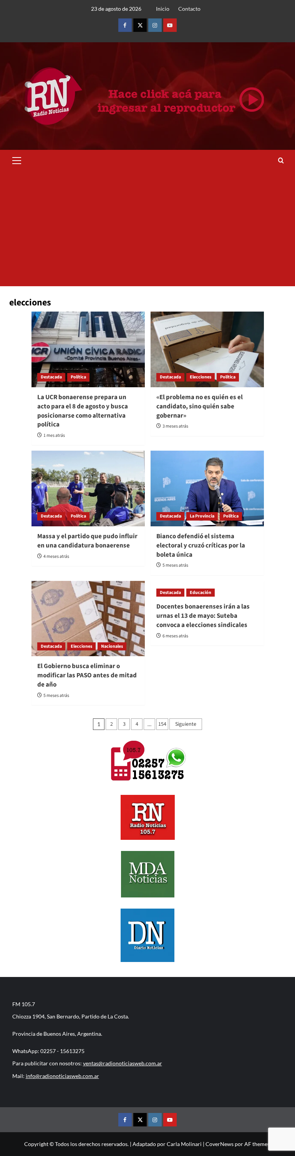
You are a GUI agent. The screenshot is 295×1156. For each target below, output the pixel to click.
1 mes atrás (54, 435)
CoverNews (220, 1144)
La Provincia (202, 516)
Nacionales (112, 646)
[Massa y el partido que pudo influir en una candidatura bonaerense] (88, 488)
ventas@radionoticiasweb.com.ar (122, 1063)
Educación (200, 592)
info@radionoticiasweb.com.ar (62, 1076)
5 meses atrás (175, 565)
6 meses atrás (175, 636)
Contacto (189, 8)
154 (162, 724)
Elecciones (200, 377)
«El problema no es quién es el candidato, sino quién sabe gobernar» (199, 406)
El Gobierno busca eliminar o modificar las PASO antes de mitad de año (87, 675)
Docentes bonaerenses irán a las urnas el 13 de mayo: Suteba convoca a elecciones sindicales (203, 616)
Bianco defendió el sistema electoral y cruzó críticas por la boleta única (200, 545)
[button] (17, 159)
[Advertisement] (147, 228)
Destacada (51, 377)
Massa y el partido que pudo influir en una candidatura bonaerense (87, 541)
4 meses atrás (56, 556)
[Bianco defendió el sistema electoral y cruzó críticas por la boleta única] (207, 488)
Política (78, 377)
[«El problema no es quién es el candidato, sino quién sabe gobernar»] (207, 349)
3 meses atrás (175, 426)
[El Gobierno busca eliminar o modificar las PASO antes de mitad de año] (88, 619)
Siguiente (185, 724)
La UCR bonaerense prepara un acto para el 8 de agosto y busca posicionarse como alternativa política (82, 411)
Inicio (162, 8)
